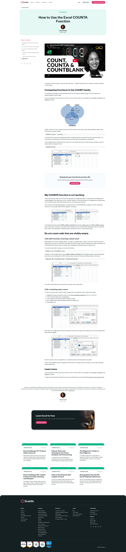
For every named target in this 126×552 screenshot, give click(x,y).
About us (22, 510)
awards (29, 515)
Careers (22, 512)
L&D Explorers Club (94, 510)
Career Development (42, 514)
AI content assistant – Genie (61, 519)
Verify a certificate (94, 524)
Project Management (42, 532)
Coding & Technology (42, 515)
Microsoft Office (41, 529)
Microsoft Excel (41, 527)
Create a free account (98, 2)
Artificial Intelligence (42, 512)
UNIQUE (47, 100)
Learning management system (61, 512)
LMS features (58, 514)
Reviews (22, 517)
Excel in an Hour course (94, 377)
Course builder (58, 517)
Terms (22, 519)
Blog (74, 510)
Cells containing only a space (29, 56)
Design (39, 519)
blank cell (85, 225)
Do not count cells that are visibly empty (29, 49)
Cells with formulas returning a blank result (30, 53)
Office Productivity (42, 530)
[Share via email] (30, 64)
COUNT (95, 98)
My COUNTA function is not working (30, 46)
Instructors (23, 514)
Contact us (92, 518)
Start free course (41, 422)
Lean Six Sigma (41, 524)
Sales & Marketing (42, 534)
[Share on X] (24, 64)
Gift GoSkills (23, 520)
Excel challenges (93, 514)
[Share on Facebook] (22, 64)
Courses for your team (60, 510)
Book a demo (86, 2)
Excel (48, 83)
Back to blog (25, 7)
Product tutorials (76, 515)
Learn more (25, 58)
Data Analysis (41, 517)
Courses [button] (32, 2)
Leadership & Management (43, 522)
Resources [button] (44, 2)
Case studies (75, 512)
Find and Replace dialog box (78, 295)
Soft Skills (40, 535)
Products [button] (38, 2)
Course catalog (41, 510)
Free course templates (77, 514)
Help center (92, 522)
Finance (39, 520)
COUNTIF (100, 98)
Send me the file (75, 183)
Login (79, 2)
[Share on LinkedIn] (27, 64)
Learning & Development (43, 525)
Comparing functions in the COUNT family (30, 43)
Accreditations (24, 515)
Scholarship (92, 512)
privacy (26, 519)
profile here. (72, 390)
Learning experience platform (61, 515)
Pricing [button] (50, 2)
